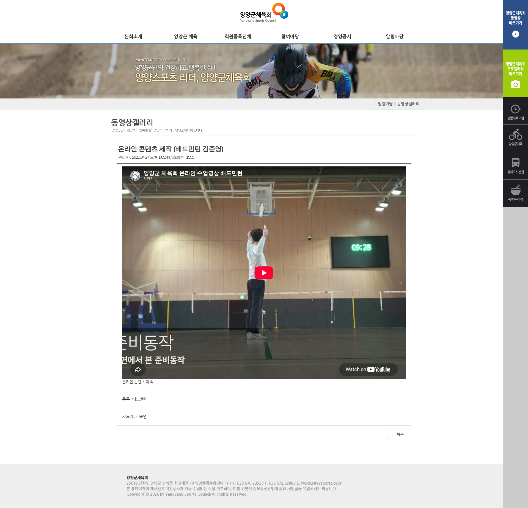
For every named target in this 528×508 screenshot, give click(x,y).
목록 (399, 434)
